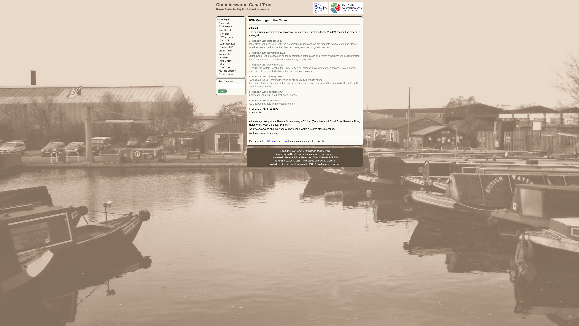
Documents (224, 54)
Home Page (223, 19)
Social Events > (226, 30)
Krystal (292, 164)
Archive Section (226, 74)
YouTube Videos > (227, 70)
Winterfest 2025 (227, 43)
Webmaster (323, 164)
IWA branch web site (277, 141)
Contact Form (225, 50)
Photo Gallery (225, 60)
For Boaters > (225, 26)
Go (222, 91)
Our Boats (223, 57)
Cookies (335, 164)
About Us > (224, 23)
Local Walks (224, 67)
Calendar (224, 33)
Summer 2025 (227, 47)
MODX (312, 164)
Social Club (225, 40)
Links (221, 64)
